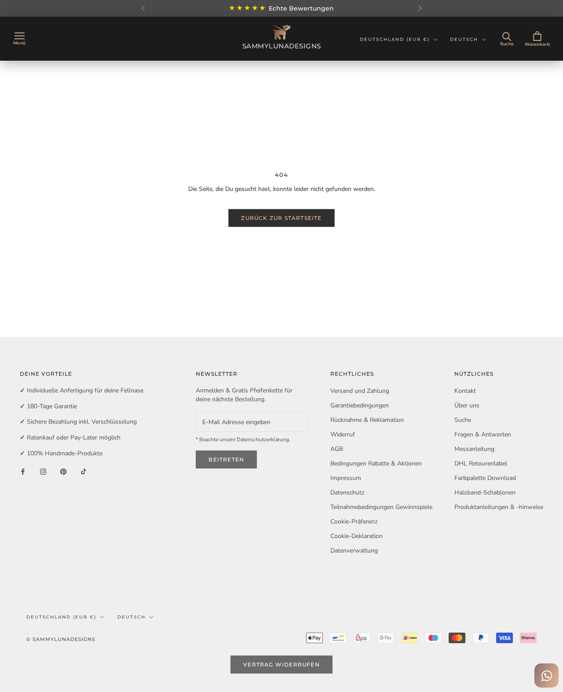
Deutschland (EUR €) (395, 39)
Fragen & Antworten (482, 434)
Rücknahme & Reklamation (367, 420)
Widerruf (342, 434)
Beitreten (226, 459)
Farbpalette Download (485, 478)
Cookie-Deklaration (356, 536)
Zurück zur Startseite (281, 218)
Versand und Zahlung (359, 391)
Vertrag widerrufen (281, 664)
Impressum (345, 478)
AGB (336, 449)
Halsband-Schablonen (484, 492)
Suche (462, 420)
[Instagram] (43, 471)
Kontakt (465, 391)
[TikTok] (83, 471)
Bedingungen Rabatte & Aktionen (376, 463)
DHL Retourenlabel (480, 463)
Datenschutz (347, 492)
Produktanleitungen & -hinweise (498, 507)
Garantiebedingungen (359, 405)
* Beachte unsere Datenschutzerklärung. (243, 439)
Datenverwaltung (354, 550)
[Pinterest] (63, 471)
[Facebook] (23, 471)
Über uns (466, 405)
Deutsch (464, 39)
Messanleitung (474, 449)
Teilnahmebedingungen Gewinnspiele (381, 507)
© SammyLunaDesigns (60, 639)
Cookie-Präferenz (353, 521)
